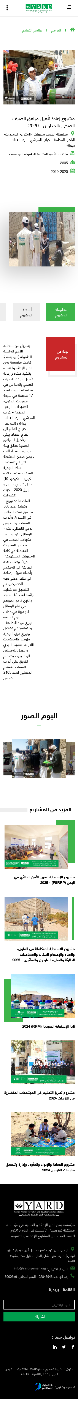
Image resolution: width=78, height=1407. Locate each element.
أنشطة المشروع (26, 312)
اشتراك (39, 1316)
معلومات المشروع (60, 312)
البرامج (56, 29)
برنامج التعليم (32, 29)
